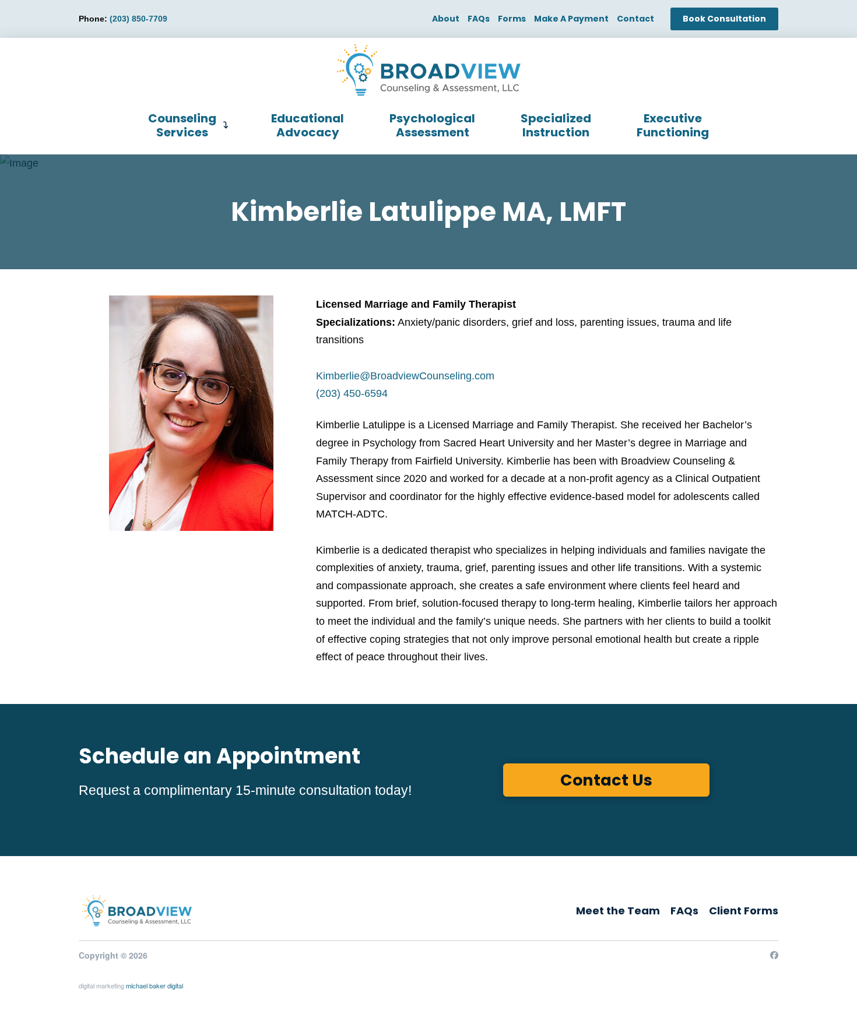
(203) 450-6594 (352, 393)
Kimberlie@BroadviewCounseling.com (405, 376)
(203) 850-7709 (138, 18)
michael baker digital (154, 985)
